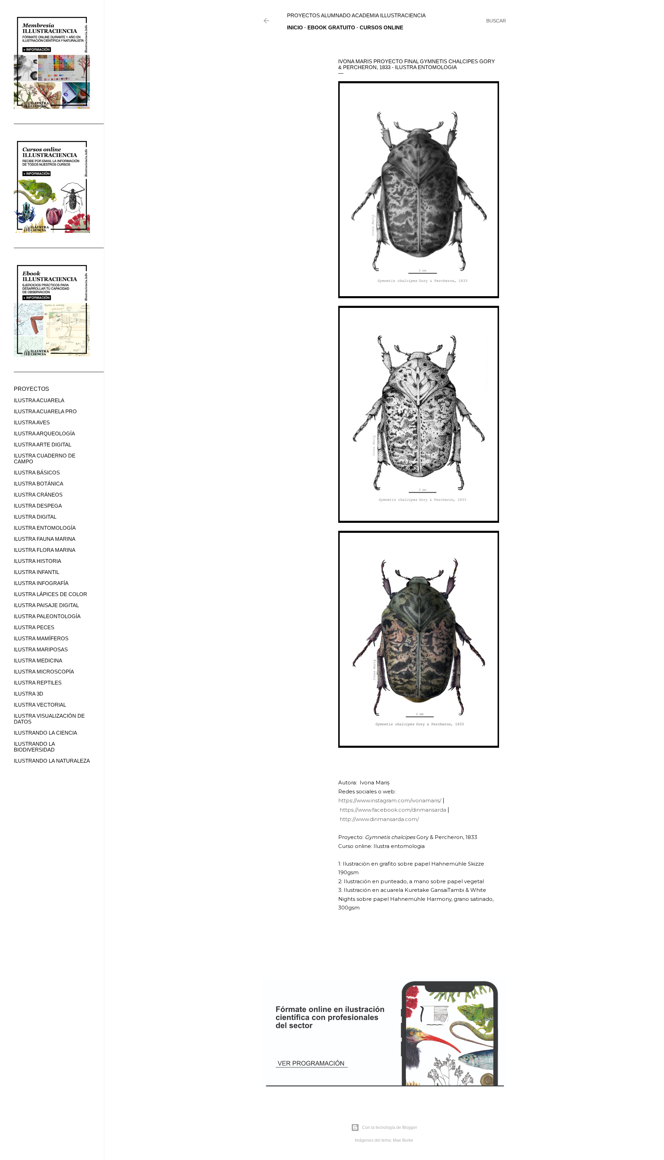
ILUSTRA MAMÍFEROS (41, 638)
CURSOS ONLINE (381, 27)
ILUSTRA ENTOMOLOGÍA (45, 528)
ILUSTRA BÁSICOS (37, 472)
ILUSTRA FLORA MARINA (44, 550)
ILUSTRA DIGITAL (35, 517)
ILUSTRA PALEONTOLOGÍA (47, 616)
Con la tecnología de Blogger (389, 1127)
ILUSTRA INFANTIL (36, 572)
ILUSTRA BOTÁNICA (38, 484)
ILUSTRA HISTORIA (37, 561)
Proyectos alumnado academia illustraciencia (356, 15)
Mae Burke (403, 1140)
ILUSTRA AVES (32, 422)
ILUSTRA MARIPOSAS (41, 649)
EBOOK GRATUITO (331, 27)
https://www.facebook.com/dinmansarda (393, 810)
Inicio (295, 27)
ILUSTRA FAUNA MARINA (44, 539)
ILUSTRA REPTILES (38, 683)
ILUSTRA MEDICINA (38, 660)
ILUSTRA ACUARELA (39, 400)
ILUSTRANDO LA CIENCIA (45, 733)
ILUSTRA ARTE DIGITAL (42, 444)
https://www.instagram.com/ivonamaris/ (389, 800)
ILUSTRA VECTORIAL (40, 705)
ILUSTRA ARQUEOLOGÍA (44, 433)
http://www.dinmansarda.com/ (379, 819)
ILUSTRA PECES (34, 627)
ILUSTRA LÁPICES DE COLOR (50, 594)
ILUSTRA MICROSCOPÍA (44, 672)
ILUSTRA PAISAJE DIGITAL (46, 605)
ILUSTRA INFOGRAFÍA (41, 583)
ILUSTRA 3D (28, 694)
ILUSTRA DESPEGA (38, 506)
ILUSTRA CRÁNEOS (38, 495)
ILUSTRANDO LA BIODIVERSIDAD (34, 747)
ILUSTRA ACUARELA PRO (45, 411)
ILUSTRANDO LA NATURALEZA (52, 761)
